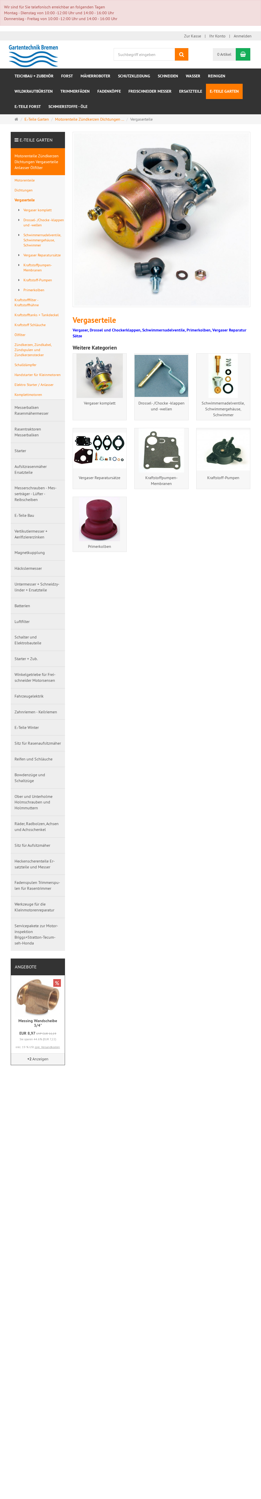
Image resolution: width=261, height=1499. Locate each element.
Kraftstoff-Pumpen (223, 477)
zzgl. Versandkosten (47, 1047)
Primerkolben (99, 546)
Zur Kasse (192, 35)
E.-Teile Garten (224, 91)
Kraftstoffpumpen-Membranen (161, 480)
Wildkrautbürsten (34, 91)
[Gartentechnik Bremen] (34, 54)
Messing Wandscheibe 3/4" (37, 1023)
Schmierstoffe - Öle (67, 106)
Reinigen (216, 76)
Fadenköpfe (109, 91)
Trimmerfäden (75, 91)
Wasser (193, 76)
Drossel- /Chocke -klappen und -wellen (161, 405)
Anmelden (243, 35)
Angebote (26, 967)
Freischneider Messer (150, 91)
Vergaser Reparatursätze (99, 477)
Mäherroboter (95, 76)
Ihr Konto (217, 35)
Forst (67, 76)
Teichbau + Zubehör (34, 76)
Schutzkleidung (134, 76)
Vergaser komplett (99, 403)
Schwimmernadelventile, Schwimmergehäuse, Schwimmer (223, 408)
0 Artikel (224, 54)
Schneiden (168, 76)
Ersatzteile (190, 91)
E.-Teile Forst (28, 106)
